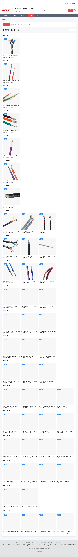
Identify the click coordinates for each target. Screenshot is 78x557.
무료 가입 (69, 3)
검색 (31, 15)
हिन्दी (75, 544)
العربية (65, 544)
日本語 (23, 544)
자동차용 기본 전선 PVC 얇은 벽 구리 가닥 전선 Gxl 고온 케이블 (18, 156)
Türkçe (35, 545)
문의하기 (39, 15)
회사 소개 (23, 15)
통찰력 (60, 542)
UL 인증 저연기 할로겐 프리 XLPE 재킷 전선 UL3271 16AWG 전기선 (19, 105)
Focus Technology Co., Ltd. (40, 548)
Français (28, 544)
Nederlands (70, 544)
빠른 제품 (56, 542)
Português (44, 544)
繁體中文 (19, 544)
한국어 (60, 544)
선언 (22, 542)
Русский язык (55, 544)
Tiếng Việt (40, 545)
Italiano (49, 544)
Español (33, 544)
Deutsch (38, 544)
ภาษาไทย (30, 545)
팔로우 (7, 24)
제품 (15, 15)
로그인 (65, 3)
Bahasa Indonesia (47, 545)
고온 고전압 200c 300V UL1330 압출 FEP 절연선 (14, 281)
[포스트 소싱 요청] (74, 10)
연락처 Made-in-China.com (46, 542)
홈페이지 (6, 15)
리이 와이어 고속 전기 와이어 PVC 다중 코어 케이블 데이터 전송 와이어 (38, 231)
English (8, 544)
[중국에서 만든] (11, 3)
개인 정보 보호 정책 (35, 542)
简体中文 (13, 544)
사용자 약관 (27, 542)
